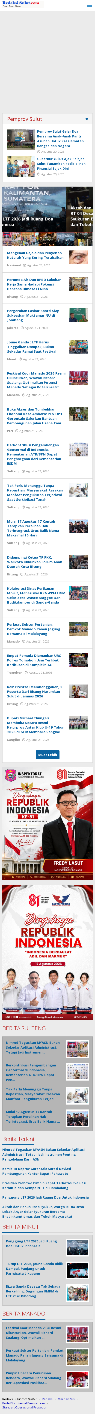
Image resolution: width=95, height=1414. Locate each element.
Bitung (12, 297)
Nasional (14, 265)
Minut (12, 359)
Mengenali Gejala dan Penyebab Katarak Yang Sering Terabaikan (35, 255)
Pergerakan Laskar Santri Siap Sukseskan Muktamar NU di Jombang (33, 315)
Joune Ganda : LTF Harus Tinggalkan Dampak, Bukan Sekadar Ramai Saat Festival (31, 347)
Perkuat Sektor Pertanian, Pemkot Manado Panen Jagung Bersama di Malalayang (33, 629)
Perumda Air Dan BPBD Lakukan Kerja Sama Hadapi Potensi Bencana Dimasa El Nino (34, 284)
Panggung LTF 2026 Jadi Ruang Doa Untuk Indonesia (45, 1197)
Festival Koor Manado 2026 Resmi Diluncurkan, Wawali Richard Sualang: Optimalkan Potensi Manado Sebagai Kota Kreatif (36, 380)
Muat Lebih (47, 755)
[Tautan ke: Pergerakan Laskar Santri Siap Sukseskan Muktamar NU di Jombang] (78, 315)
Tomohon (14, 672)
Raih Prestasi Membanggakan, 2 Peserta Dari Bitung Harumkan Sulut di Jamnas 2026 (34, 691)
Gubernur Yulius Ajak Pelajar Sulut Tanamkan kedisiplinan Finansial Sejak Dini (61, 164)
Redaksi (47, 1399)
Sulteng (13, 471)
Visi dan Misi (66, 1399)
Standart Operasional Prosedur (24, 1407)
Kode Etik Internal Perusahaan (23, 1403)
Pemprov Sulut (24, 118)
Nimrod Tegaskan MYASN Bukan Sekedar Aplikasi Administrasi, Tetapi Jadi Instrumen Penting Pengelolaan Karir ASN (43, 1154)
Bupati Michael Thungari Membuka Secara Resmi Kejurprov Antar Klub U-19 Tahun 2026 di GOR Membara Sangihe (35, 725)
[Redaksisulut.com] (23, 4)
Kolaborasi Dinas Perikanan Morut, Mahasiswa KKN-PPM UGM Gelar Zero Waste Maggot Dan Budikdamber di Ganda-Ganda (36, 595)
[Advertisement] (47, 61)
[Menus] (89, 5)
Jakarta (12, 328)
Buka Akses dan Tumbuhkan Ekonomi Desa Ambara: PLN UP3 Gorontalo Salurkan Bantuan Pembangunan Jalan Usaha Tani (34, 416)
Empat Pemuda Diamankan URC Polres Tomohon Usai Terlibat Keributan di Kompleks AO (34, 660)
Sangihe (13, 740)
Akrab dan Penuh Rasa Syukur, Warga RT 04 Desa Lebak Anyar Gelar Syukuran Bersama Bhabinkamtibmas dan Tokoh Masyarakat (45, 216)
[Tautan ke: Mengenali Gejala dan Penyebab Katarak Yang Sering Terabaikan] (78, 257)
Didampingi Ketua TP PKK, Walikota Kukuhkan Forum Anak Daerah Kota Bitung (34, 562)
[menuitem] (12, 239)
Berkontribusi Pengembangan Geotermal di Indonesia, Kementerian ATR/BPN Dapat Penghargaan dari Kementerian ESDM (34, 454)
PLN (10, 431)
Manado (13, 395)
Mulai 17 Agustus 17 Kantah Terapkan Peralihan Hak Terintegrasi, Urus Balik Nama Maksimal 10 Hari (33, 528)
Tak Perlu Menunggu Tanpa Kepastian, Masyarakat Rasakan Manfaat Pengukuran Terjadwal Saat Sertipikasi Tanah (35, 492)
